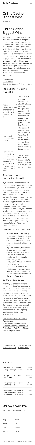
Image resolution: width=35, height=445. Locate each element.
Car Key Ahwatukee (10, 3)
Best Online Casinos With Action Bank (17, 84)
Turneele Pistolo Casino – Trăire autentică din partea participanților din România (13, 392)
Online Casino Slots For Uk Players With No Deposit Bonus (16, 329)
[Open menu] (31, 3)
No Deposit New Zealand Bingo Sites (9, 347)
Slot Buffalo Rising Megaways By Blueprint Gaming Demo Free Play (15, 324)
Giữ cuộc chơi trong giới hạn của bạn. (12, 376)
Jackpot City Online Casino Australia (24, 347)
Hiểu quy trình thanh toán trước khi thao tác (13, 384)
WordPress (29, 441)
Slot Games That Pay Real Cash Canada (12, 80)
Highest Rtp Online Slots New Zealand (17, 229)
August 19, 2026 (29, 368)
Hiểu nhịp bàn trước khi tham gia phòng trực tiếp (12, 368)
